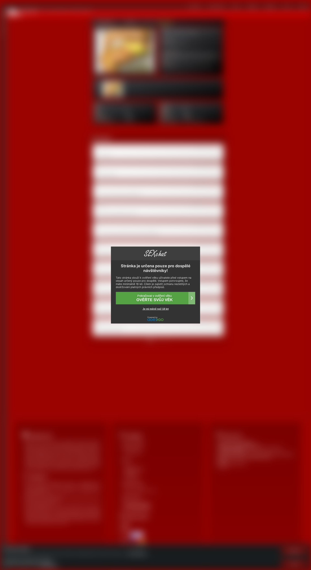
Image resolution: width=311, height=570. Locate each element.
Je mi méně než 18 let (156, 309)
